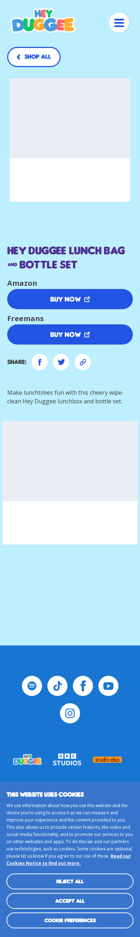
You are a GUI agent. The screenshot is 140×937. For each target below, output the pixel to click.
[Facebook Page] (83, 686)
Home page (43, 21)
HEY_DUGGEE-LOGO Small (27, 759)
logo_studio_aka (107, 759)
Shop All (37, 56)
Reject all (70, 881)
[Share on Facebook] (40, 362)
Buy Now (65, 299)
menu (119, 23)
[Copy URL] (83, 362)
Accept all (70, 901)
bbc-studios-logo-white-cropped (67, 759)
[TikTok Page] (57, 686)
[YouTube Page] (108, 686)
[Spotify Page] (32, 686)
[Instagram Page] (70, 713)
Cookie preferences (70, 920)
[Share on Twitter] (61, 362)
